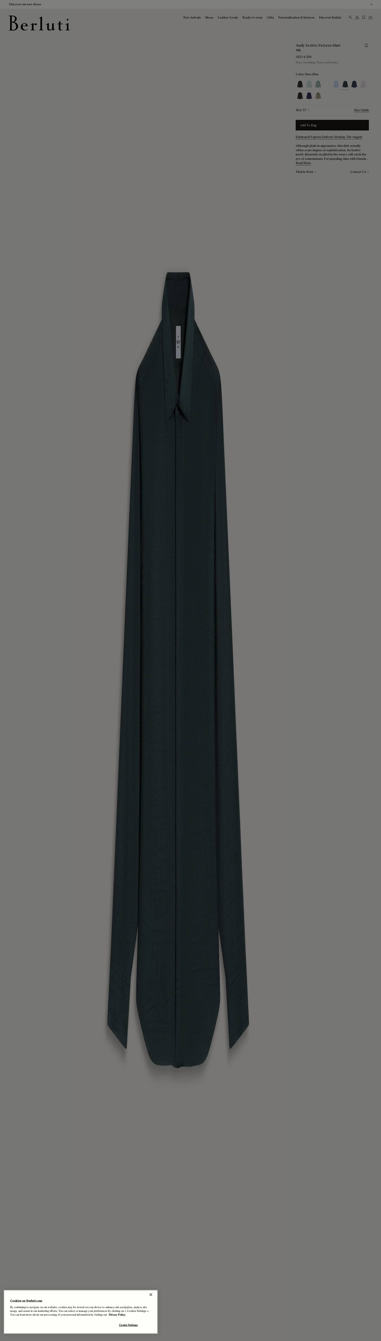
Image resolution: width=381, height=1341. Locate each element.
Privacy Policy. (117, 1314)
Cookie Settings (128, 1325)
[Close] (151, 1295)
